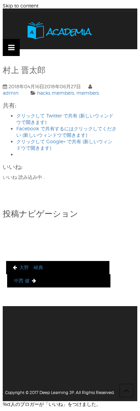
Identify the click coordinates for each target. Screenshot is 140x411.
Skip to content (20, 5)
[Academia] (60, 30)
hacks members (55, 93)
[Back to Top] (126, 390)
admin (10, 93)
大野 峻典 (31, 267)
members (87, 93)
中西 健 (22, 280)
